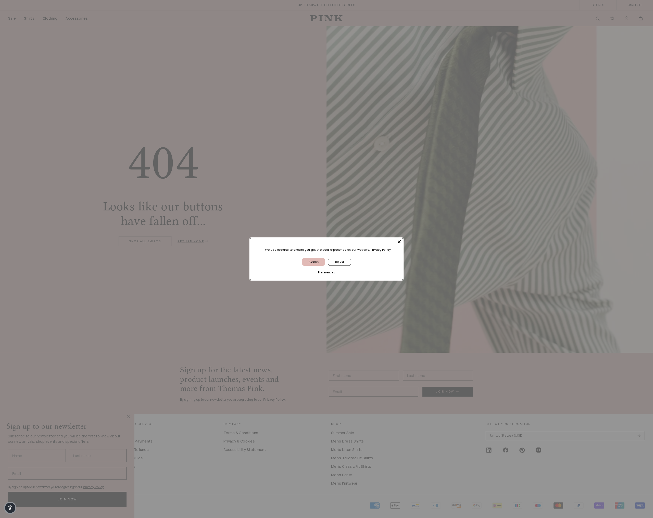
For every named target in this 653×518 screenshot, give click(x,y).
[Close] (399, 241)
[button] (10, 508)
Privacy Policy (381, 250)
